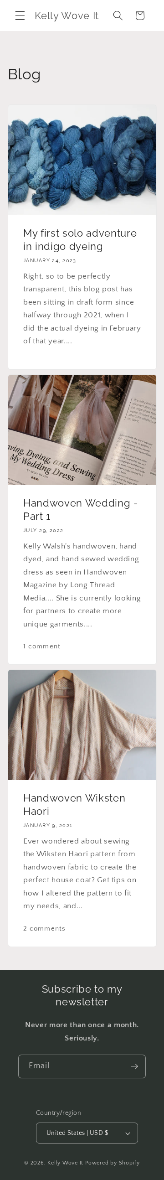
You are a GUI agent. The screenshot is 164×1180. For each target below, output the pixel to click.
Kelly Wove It (65, 1163)
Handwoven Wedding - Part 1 (80, 510)
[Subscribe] (134, 1066)
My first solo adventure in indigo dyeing (80, 240)
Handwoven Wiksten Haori (74, 805)
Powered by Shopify (112, 1163)
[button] (20, 15)
